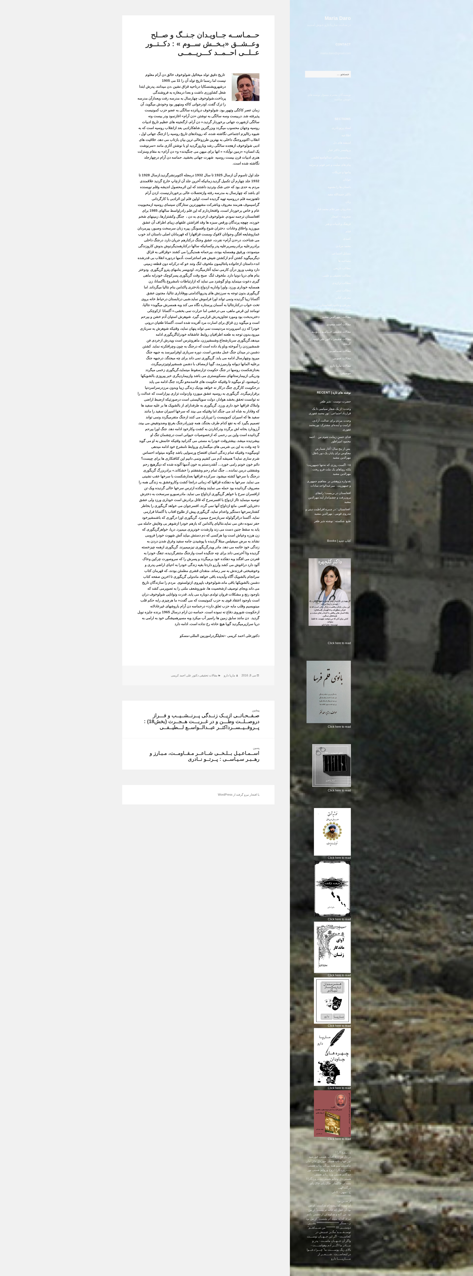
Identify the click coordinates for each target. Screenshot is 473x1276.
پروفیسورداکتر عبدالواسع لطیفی (331, 157)
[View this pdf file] (326, 643)
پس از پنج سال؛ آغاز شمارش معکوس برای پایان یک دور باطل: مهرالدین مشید (331, 453)
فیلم (348, 231)
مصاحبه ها (344, 260)
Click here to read (339, 643)
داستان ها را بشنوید (339, 186)
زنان (348, 201)
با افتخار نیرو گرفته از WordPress (238, 794)
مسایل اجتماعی (341, 253)
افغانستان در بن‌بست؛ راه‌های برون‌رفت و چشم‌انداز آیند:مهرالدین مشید (329, 497)
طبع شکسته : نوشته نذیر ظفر (332, 521)
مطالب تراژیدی (341, 282)
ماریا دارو (229, 675)
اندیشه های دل (342, 142)
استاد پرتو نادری (341, 127)
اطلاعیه (346, 135)
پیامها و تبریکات (341, 172)
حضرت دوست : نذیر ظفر (335, 401)
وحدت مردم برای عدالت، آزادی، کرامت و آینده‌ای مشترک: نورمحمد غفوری (330, 425)
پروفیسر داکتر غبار (339, 150)
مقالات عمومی (342, 358)
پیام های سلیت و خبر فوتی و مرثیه (330, 164)
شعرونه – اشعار (341, 216)
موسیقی (346, 373)
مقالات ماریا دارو (340, 365)
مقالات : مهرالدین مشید (336, 316)
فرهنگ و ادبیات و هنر (338, 223)
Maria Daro (338, 18)
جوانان (347, 179)
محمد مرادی (343, 246)
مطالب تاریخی (342, 268)
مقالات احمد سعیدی (338, 324)
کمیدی (347, 238)
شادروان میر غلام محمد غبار (334, 209)
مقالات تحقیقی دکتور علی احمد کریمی (194, 675)
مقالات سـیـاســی (340, 350)
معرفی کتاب (343, 297)
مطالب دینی (343, 290)
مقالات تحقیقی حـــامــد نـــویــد (331, 331)
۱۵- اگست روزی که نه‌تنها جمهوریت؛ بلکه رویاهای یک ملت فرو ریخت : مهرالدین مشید (329, 469)
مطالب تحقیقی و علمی (337, 275)
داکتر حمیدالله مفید (339, 194)
